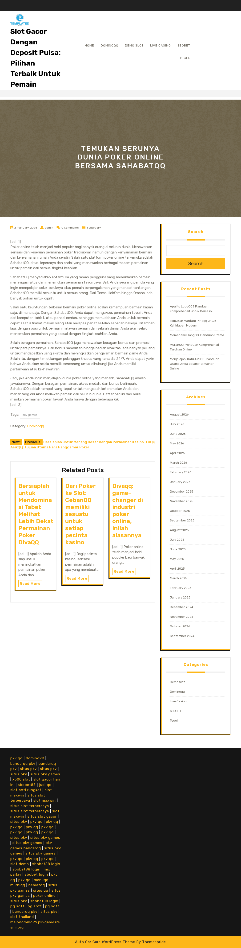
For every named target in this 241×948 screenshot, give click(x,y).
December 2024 (181, 607)
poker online (44, 896)
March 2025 (178, 578)
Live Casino (160, 45)
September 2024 (182, 636)
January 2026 (180, 482)
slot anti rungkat (25, 790)
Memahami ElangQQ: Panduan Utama (197, 335)
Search (196, 231)
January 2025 (180, 597)
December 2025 (181, 491)
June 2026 (178, 433)
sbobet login (36, 874)
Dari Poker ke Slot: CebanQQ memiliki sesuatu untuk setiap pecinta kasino (80, 514)
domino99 (35, 758)
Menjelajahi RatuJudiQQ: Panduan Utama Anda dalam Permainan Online (194, 363)
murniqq (17, 885)
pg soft (17, 906)
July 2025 (177, 539)
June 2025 (178, 549)
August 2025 (179, 530)
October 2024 (180, 626)
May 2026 (177, 443)
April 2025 (177, 568)
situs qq (40, 890)
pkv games (30, 414)
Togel (185, 58)
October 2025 (180, 511)
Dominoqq (109, 45)
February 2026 (180, 472)
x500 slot (21, 779)
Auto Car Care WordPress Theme (105, 942)
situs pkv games (45, 774)
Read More (30, 584)
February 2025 (180, 588)
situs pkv (28, 769)
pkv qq (16, 758)
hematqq (36, 885)
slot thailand (22, 917)
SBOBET (183, 45)
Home (89, 45)
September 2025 (182, 520)
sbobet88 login (46, 864)
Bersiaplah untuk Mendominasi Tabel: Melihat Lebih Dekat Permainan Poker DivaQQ (35, 514)
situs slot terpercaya (29, 806)
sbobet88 (27, 785)
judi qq (45, 785)
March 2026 (178, 462)
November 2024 (181, 616)
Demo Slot (134, 45)
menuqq (41, 880)
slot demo (19, 864)
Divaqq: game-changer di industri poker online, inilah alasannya (127, 510)
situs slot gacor (42, 816)
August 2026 (179, 414)
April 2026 (177, 453)
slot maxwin (44, 800)
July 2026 (177, 424)
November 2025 (181, 501)
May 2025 (177, 559)
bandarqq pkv (22, 764)
